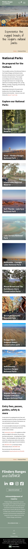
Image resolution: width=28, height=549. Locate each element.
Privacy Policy (14, 536)
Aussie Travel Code (12, 95)
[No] (26, 543)
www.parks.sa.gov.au (10, 432)
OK (10, 546)
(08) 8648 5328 (16, 446)
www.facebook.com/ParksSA (17, 451)
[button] (24, 2)
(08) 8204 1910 (8, 444)
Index (14, 533)
